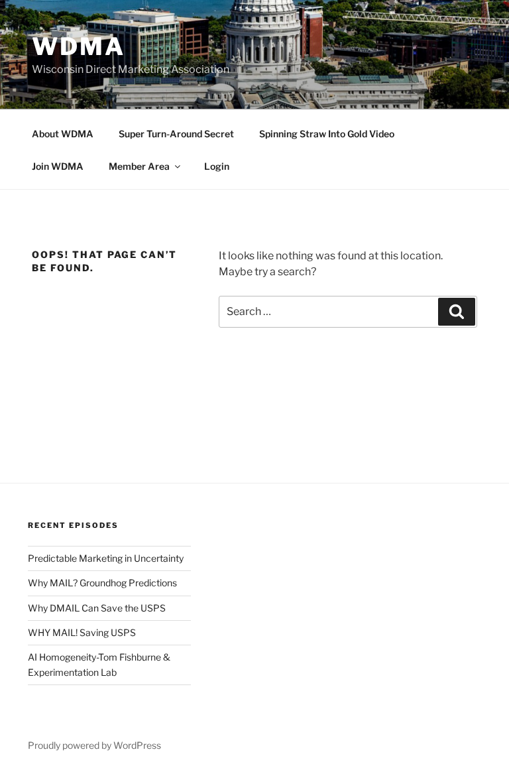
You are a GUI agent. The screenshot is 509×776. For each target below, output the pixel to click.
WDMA (78, 46)
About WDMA (62, 133)
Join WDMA (58, 166)
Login (216, 166)
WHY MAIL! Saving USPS (82, 632)
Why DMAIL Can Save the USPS (97, 608)
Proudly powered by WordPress (94, 745)
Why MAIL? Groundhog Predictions (102, 582)
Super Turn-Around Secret (176, 133)
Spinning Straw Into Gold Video (326, 133)
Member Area (139, 166)
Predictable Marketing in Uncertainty (106, 558)
